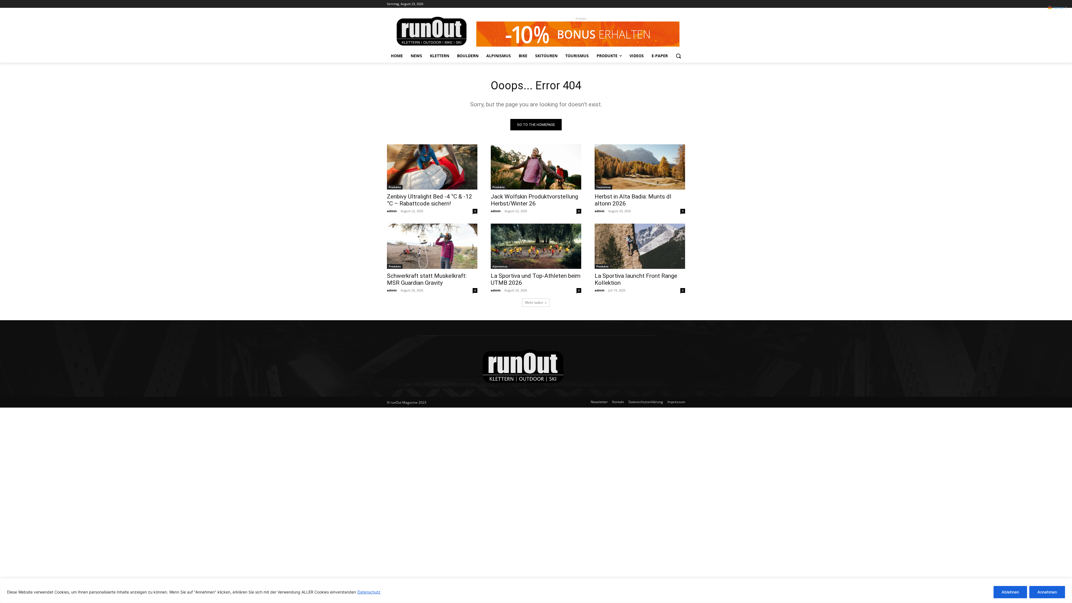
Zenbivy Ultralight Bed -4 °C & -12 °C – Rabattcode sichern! (429, 200)
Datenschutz (369, 592)
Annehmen (1047, 592)
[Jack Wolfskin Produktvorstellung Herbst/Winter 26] (536, 167)
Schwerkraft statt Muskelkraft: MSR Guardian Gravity (426, 279)
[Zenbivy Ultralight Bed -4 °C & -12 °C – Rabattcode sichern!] (432, 167)
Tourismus (603, 187)
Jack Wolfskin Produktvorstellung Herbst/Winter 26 (534, 200)
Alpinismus (500, 266)
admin (392, 211)
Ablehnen (1010, 592)
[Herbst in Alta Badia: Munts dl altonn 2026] (640, 167)
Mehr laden (534, 302)
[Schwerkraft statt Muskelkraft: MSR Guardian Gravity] (432, 246)
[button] (678, 56)
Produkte (395, 187)
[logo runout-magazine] (431, 31)
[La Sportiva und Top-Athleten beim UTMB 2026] (536, 246)
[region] (536, 590)
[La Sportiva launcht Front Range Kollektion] (640, 246)
